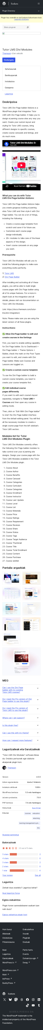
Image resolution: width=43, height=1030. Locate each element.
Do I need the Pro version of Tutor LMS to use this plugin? (15, 709)
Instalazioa (9, 81)
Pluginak (26, 938)
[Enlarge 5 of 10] (17, 605)
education (36, 813)
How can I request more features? (17, 740)
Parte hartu (28, 950)
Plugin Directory (8, 11)
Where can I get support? (13, 718)
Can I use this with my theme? (15, 733)
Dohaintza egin (30, 958)
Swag (26, 962)
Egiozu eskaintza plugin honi (14, 914)
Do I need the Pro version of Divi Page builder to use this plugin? (17, 700)
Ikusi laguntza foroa (11, 893)
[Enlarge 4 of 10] (37, 590)
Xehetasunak (10, 69)
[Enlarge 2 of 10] (37, 575)
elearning (36, 818)
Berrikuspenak (11, 75)
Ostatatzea (7, 938)
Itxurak (26, 933)
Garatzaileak (7, 958)
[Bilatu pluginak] (27, 27)
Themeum (6, 53)
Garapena (9, 87)
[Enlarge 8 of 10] (37, 620)
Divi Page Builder (12, 277)
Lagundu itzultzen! (21, 19)
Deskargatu (9, 60)
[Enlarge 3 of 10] (17, 590)
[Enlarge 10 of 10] (37, 651)
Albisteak (6, 933)
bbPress (7, 979)
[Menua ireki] (39, 3)
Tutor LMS (9, 273)
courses (28, 813)
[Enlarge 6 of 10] (37, 605)
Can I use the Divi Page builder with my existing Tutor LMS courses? (12, 689)
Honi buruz (7, 929)
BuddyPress (8, 983)
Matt (5, 974)
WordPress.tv (9, 962)
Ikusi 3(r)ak (36, 808)
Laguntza (9, 94)
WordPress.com (10, 970)
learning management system (29, 823)
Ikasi (4, 950)
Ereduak (26, 942)
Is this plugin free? (10, 725)
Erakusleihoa (28, 929)
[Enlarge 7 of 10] (17, 620)
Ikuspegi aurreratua (10, 835)
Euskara (11, 994)
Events (26, 954)
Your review (7, 875)
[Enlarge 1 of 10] (17, 575)
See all (38, 875)
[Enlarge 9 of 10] (17, 635)
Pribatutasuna (8, 942)
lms (38, 828)
